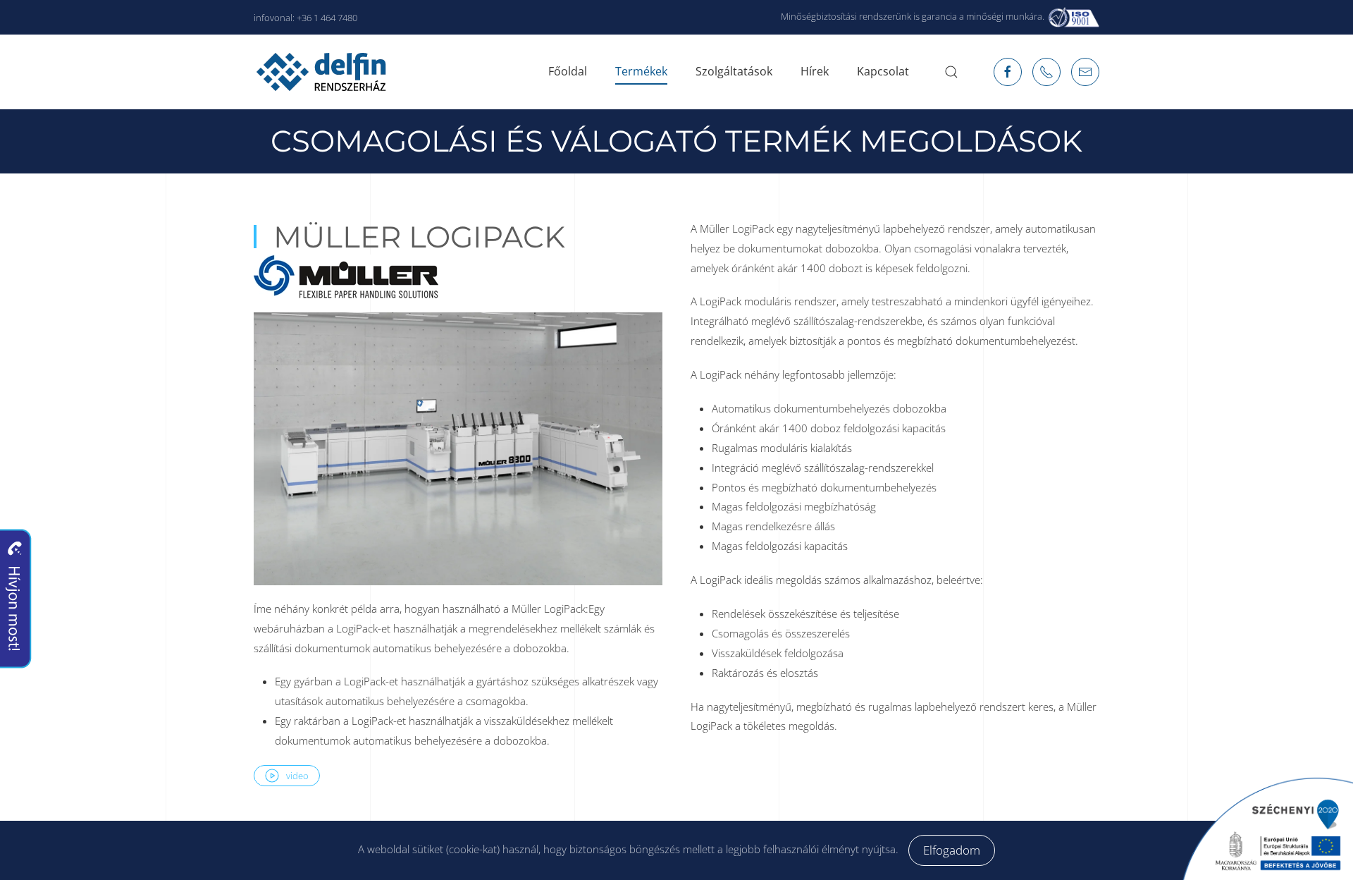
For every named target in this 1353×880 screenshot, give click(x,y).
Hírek (815, 71)
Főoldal (567, 71)
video (297, 775)
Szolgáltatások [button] (734, 71)
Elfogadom (951, 850)
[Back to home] (323, 72)
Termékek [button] (641, 71)
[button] (951, 72)
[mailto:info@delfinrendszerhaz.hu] (1046, 72)
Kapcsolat (883, 71)
